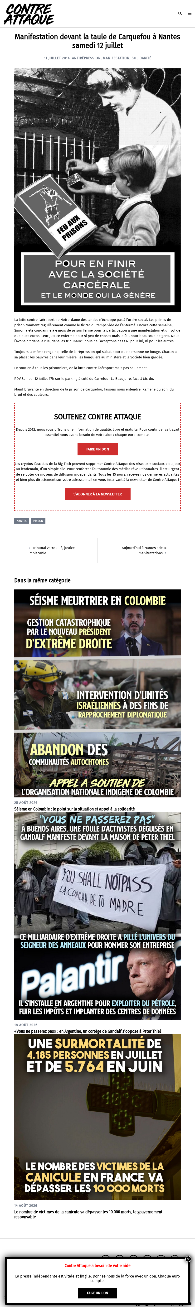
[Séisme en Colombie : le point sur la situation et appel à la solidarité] (97, 693)
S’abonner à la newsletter (97, 494)
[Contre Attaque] (29, 13)
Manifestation (116, 58)
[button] (180, 13)
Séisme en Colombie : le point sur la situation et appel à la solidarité (74, 809)
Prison (38, 521)
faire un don (97, 449)
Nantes (22, 521)
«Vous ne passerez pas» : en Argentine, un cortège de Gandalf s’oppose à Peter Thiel (87, 1031)
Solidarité (141, 58)
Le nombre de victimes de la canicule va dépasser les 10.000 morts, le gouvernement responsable (88, 1214)
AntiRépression (86, 58)
